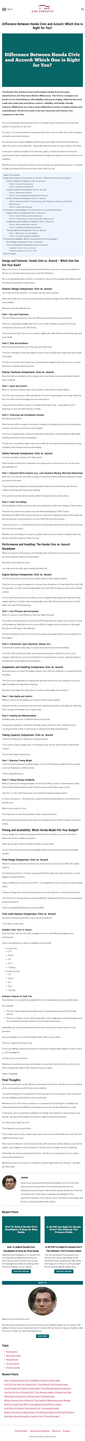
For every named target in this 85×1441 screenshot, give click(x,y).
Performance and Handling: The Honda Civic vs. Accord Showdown (32, 210)
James (24, 1177)
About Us (56, 1431)
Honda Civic (11, 1351)
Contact (66, 1431)
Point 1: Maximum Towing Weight (23, 233)
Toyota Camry (12, 1363)
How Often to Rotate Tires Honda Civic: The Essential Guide (31, 1408)
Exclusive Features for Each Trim (23, 251)
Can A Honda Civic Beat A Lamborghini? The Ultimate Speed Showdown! (37, 1388)
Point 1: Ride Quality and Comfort (23, 224)
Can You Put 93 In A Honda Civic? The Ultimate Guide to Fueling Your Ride (37, 1392)
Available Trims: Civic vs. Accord (22, 248)
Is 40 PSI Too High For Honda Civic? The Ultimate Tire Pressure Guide (36, 1384)
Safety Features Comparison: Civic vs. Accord (26, 198)
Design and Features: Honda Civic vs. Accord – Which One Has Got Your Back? (37, 178)
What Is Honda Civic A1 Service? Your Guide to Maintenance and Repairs (37, 1400)
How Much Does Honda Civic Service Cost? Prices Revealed (31, 1416)
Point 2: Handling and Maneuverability (25, 227)
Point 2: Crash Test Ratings (20, 207)
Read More (42, 1336)
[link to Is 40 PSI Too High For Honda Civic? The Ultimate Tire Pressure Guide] (64, 1229)
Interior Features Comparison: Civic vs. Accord (26, 190)
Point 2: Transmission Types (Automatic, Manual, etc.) (31, 219)
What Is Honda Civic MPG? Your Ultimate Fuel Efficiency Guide (32, 1404)
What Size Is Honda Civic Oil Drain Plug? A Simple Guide (29, 1396)
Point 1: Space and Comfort (20, 192)
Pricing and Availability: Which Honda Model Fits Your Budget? (30, 239)
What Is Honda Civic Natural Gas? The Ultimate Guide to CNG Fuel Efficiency (39, 1412)
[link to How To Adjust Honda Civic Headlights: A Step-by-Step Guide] (21, 1229)
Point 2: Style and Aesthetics (21, 187)
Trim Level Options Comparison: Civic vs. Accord (27, 245)
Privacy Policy (21, 1431)
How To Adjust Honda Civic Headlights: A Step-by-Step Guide (32, 1380)
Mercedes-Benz (13, 1355)
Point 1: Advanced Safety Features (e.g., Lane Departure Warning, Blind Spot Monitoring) (41, 202)
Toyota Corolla (13, 1367)
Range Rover (12, 1359)
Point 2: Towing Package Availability (24, 236)
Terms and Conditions (40, 1431)
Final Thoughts (9, 253)
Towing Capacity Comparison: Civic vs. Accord (26, 230)
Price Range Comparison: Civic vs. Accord (24, 242)
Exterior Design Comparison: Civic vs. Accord (25, 181)
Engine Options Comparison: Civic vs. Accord (25, 213)
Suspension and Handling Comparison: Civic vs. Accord (29, 221)
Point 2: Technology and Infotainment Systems (28, 195)
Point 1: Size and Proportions (21, 184)
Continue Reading (21, 1271)
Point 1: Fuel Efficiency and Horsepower (25, 216)
